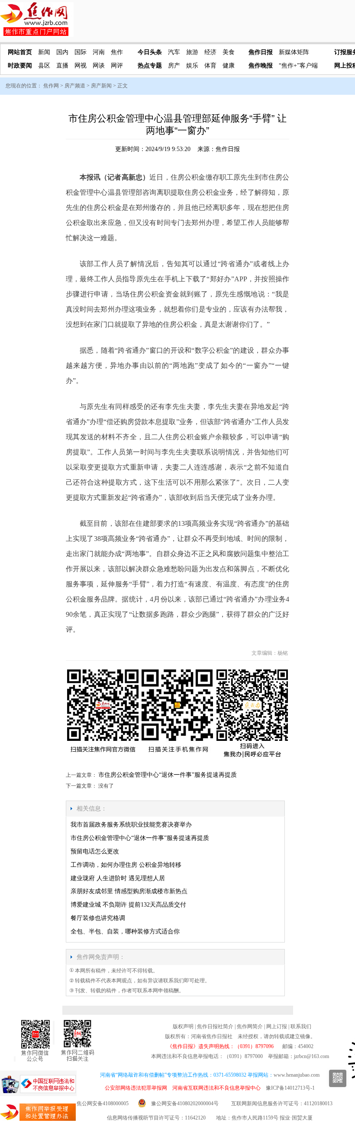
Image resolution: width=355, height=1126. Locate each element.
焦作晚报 (260, 65)
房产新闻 (101, 86)
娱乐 (192, 65)
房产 (174, 65)
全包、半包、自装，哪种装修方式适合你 (125, 931)
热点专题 (150, 65)
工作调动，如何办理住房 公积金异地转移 (126, 865)
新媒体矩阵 (294, 52)
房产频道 (75, 86)
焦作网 (51, 86)
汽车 (174, 52)
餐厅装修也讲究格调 (98, 918)
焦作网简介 (250, 1026)
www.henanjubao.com (297, 1075)
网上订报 (276, 1026)
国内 (62, 52)
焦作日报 (260, 52)
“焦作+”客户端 (298, 65)
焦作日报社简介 (215, 1026)
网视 (80, 65)
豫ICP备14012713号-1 (290, 1088)
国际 (80, 52)
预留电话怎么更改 (95, 851)
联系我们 (300, 1026)
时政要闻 (20, 65)
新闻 (44, 52)
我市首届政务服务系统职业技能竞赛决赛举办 (131, 824)
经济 (210, 52)
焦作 (117, 52)
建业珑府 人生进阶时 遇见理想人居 (118, 878)
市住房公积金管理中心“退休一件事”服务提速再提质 (167, 775)
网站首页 (20, 52)
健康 (229, 65)
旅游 (192, 52)
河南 (99, 52)
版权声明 (183, 1026)
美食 (229, 52)
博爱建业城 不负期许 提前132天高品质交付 (128, 904)
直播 (62, 65)
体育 (210, 65)
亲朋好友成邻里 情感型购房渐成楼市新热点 (129, 891)
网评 (117, 65)
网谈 (99, 65)
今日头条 (150, 52)
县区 (44, 65)
